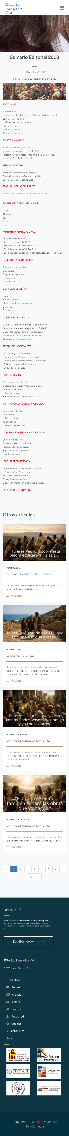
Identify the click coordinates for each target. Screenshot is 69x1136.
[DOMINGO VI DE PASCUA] (34, 708)
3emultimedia (34, 1126)
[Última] (38, 876)
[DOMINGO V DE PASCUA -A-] (34, 793)
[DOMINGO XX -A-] (34, 623)
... (31, 876)
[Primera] (6, 869)
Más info (17, 595)
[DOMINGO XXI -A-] (34, 542)
